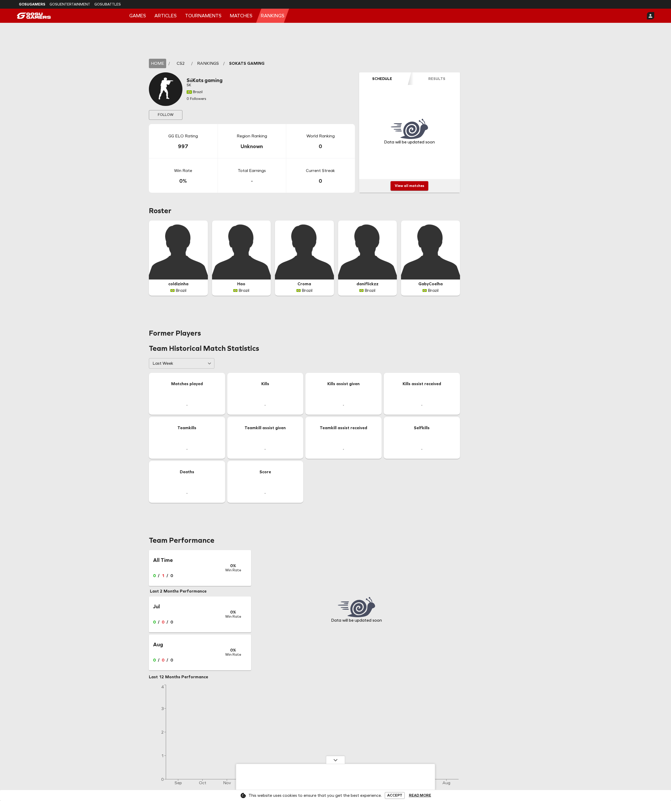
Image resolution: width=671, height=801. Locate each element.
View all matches (409, 186)
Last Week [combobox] (163, 363)
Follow (166, 114)
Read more (420, 795)
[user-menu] (650, 15)
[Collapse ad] (335, 760)
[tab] (382, 78)
